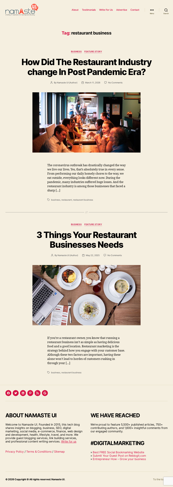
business (55, 199)
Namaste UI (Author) (67, 82)
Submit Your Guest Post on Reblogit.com (119, 455)
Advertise (121, 9)
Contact (134, 9)
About (75, 9)
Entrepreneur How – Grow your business (119, 459)
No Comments (115, 82)
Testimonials (89, 9)
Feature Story (93, 51)
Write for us (68, 441)
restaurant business (83, 199)
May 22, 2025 (93, 255)
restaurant (66, 199)
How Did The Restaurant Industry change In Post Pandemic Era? (86, 67)
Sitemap (59, 451)
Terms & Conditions (38, 451)
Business (76, 51)
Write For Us (106, 9)
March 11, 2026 (92, 82)
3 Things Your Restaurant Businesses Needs (86, 240)
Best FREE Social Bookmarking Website (118, 452)
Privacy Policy (14, 451)
